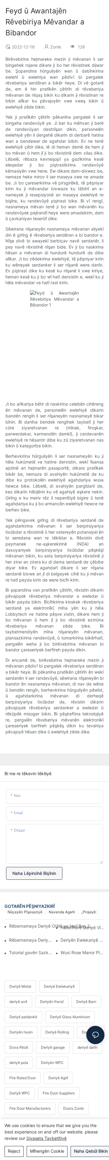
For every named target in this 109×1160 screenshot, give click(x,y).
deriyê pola (18, 1062)
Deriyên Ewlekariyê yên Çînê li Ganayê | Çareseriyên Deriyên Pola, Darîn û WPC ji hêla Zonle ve (82, 940)
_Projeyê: (89, 912)
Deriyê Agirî (58, 1078)
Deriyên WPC (52, 1062)
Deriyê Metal (20, 986)
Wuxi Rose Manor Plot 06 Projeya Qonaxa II (82, 952)
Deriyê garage (53, 1047)
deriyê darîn (87, 1047)
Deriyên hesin (21, 1032)
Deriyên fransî (52, 1001)
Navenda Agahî (62, 912)
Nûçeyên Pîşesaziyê (25, 912)
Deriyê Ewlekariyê (59, 986)
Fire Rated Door (22, 1078)
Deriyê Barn (86, 1001)
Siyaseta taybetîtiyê (46, 1138)
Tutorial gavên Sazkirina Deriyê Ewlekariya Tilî (31, 952)
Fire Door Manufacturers (30, 1108)
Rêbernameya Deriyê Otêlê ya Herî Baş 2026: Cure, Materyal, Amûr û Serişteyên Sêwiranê (52, 926)
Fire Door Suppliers (59, 1093)
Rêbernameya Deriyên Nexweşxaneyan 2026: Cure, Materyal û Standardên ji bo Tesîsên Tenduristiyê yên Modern (31, 940)
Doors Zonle (73, 1108)
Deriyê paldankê (23, 1017)
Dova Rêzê (18, 1047)
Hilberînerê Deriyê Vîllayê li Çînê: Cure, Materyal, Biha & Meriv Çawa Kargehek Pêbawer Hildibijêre (82, 927)
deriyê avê (18, 1001)
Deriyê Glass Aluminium (70, 1017)
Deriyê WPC (19, 1093)
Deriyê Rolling (57, 1032)
